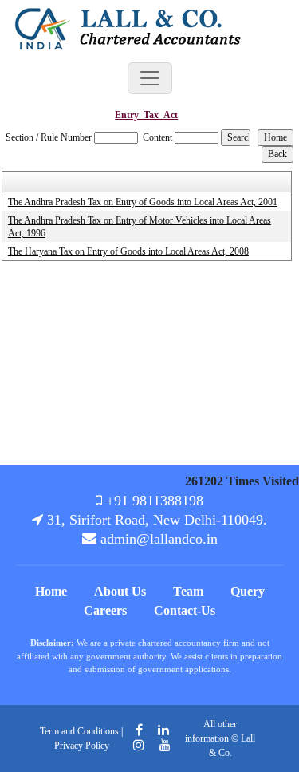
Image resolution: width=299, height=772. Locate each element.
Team (188, 591)
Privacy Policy (81, 745)
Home (51, 591)
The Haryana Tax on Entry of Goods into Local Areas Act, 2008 (128, 251)
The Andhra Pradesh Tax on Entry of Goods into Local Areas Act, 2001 (142, 202)
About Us (120, 591)
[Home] (134, 27)
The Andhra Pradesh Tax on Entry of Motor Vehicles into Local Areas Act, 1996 (139, 227)
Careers (105, 610)
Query (247, 591)
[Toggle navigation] (150, 78)
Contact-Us (184, 610)
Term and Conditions (79, 731)
